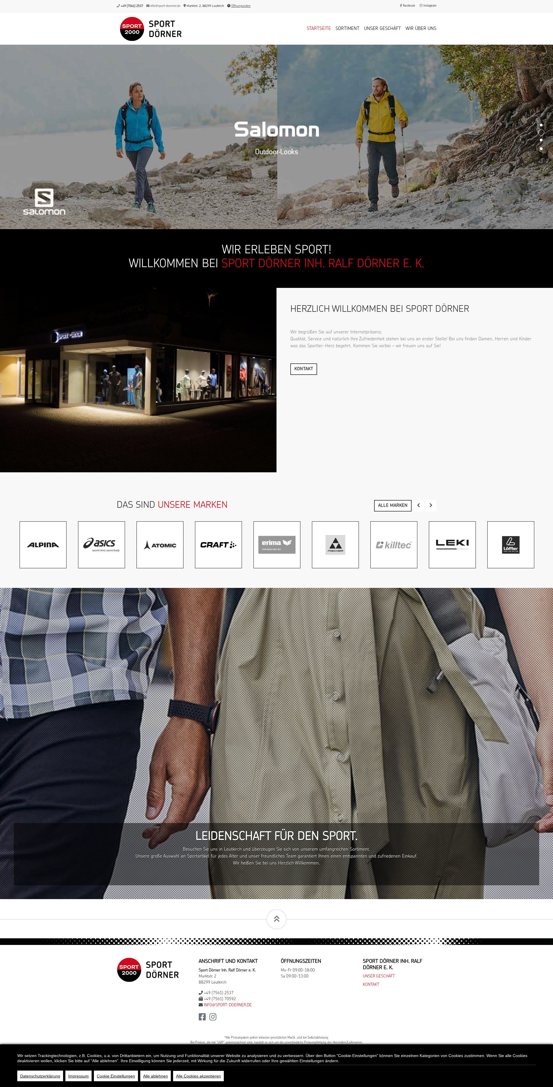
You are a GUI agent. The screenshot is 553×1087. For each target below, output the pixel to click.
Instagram (429, 5)
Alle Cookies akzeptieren (198, 1076)
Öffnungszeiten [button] (241, 6)
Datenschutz (342, 876)
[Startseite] (149, 28)
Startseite (319, 29)
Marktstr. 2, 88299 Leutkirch (205, 6)
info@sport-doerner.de (165, 6)
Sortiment (347, 29)
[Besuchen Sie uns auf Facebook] (202, 834)
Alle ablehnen (155, 1076)
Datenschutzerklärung (40, 1076)
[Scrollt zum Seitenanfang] (276, 735)
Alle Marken (393, 321)
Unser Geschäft (382, 29)
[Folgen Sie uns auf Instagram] (213, 834)
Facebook (408, 5)
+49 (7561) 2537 (132, 6)
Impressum (421, 876)
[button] (418, 321)
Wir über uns (421, 29)
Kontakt (303, 184)
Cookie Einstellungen (116, 1076)
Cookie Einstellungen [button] (383, 876)
